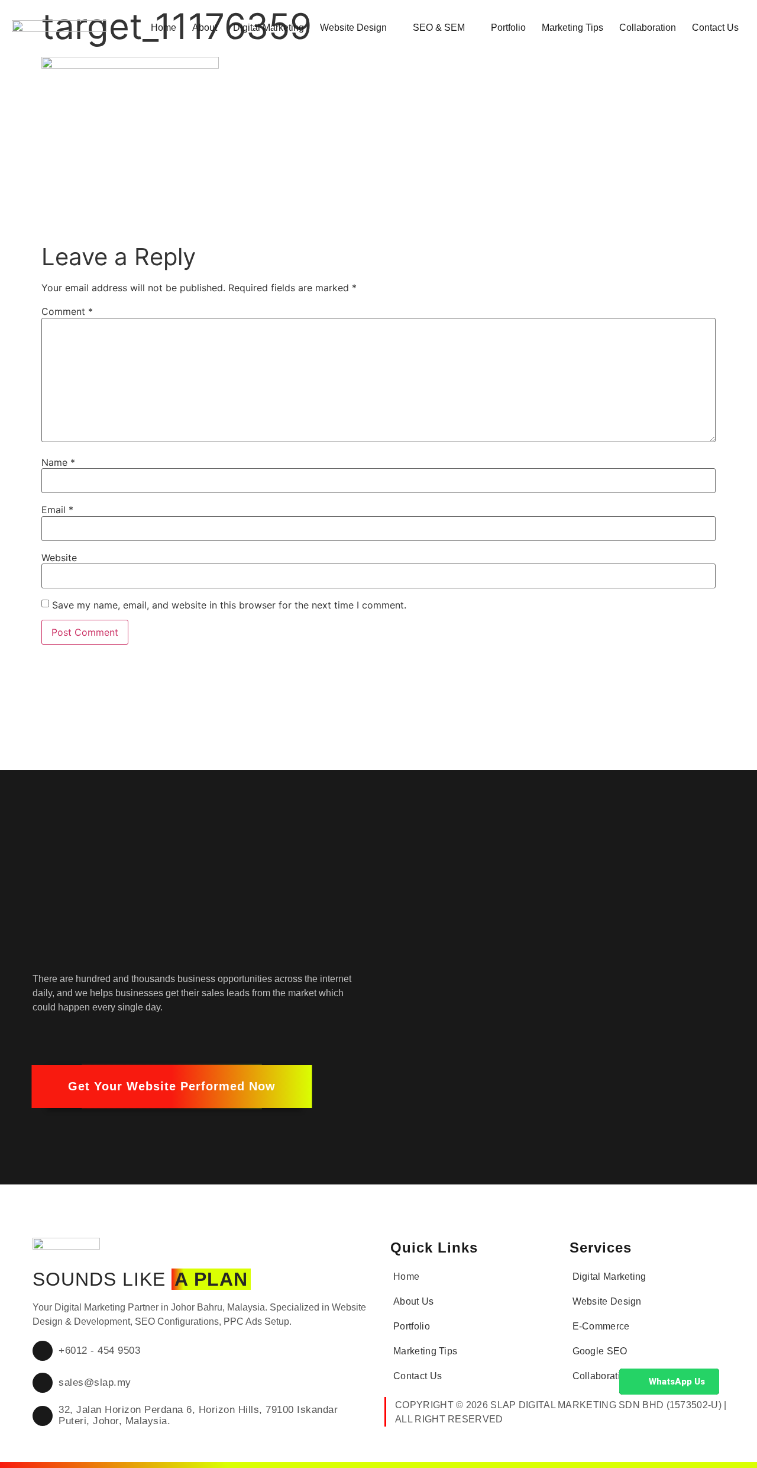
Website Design (353, 27)
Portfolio (508, 27)
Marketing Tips (572, 27)
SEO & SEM (439, 27)
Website (59, 557)
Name (58, 462)
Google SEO (599, 1351)
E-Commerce (601, 1326)
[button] (171, 1086)
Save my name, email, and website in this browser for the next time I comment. (229, 605)
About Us (413, 1301)
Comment (67, 311)
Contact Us (715, 27)
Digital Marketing (268, 27)
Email (57, 509)
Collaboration (647, 27)
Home (163, 27)
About (204, 27)
